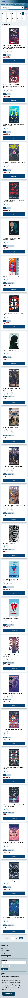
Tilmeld (5, 966)
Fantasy (9, 170)
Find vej (3, 953)
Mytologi (9, 357)
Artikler (3, 4)
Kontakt (19, 4)
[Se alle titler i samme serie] (4, 51)
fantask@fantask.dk (12, 951)
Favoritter (8, 4)
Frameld (12, 966)
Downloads (14, 4)
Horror (9, 54)
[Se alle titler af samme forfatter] (7, 51)
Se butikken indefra (6, 955)
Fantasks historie (5, 956)
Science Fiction (11, 245)
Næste (21, 938)
